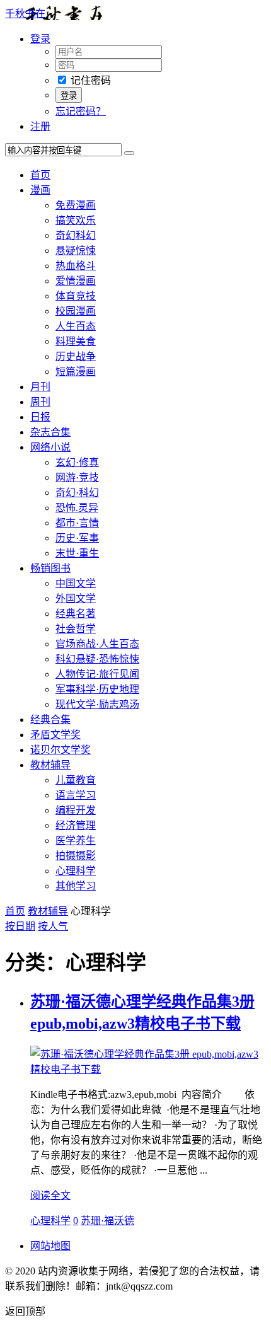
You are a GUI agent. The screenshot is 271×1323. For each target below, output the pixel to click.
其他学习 (75, 886)
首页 (40, 175)
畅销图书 (50, 568)
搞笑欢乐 (75, 220)
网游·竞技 (77, 477)
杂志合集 (50, 432)
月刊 (40, 386)
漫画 (40, 190)
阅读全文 (50, 1195)
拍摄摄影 (75, 855)
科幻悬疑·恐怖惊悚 (97, 659)
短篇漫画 (75, 371)
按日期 (20, 926)
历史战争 (75, 356)
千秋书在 (25, 13)
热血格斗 (75, 265)
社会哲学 (75, 628)
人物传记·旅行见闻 (97, 674)
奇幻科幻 (75, 235)
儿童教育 (75, 780)
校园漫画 (75, 311)
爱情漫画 (75, 280)
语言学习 (75, 795)
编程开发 (75, 810)
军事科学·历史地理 (97, 689)
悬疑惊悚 (75, 250)
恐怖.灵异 (76, 507)
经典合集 (50, 719)
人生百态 (75, 326)
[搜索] (129, 153)
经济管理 (75, 825)
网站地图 (50, 1245)
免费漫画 (75, 205)
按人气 (53, 926)
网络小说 (50, 447)
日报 (40, 417)
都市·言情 (77, 522)
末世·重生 (77, 553)
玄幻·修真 (77, 462)
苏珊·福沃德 (107, 1220)
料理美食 (75, 341)
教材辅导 (50, 765)
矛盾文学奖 (55, 734)
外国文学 (75, 598)
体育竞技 (75, 296)
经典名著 (75, 613)
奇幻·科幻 (77, 492)
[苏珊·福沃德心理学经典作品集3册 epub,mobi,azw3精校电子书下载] (148, 1069)
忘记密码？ (80, 111)
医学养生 (75, 840)
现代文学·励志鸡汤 (97, 704)
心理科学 (75, 870)
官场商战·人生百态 (97, 643)
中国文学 (75, 583)
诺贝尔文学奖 (60, 749)
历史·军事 (77, 538)
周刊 (40, 401)
